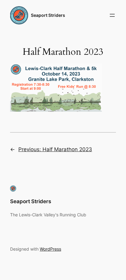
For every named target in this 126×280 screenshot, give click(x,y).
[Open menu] (112, 15)
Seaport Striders (48, 15)
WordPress (50, 249)
